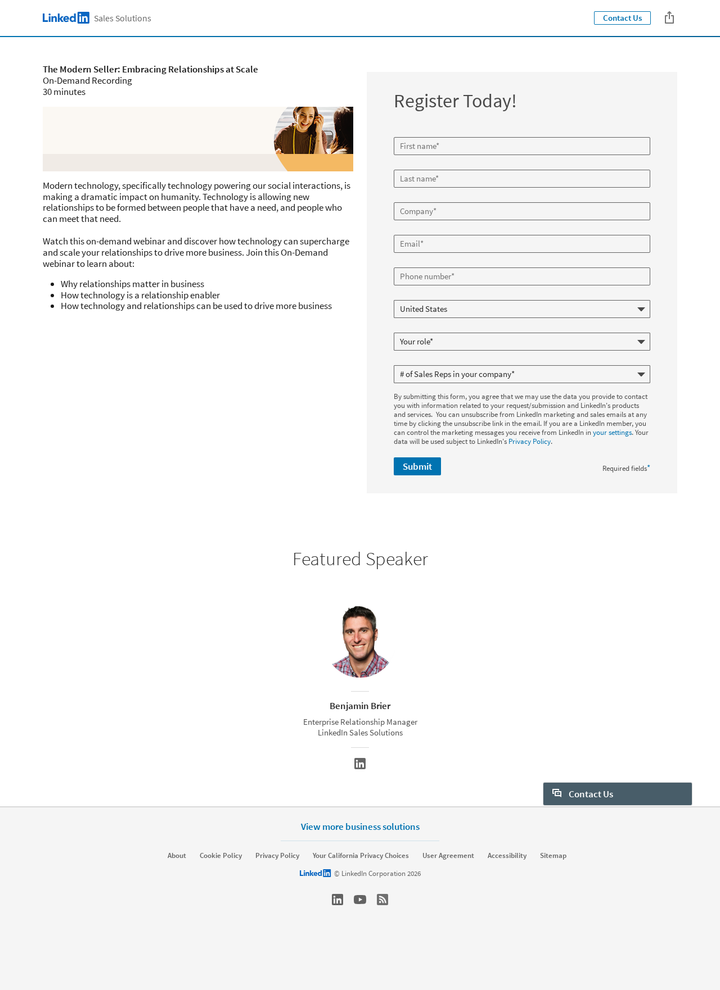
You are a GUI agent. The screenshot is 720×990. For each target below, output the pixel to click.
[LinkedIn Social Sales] (337, 899)
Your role (409, 328)
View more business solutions (360, 826)
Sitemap (553, 855)
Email (404, 230)
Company (410, 197)
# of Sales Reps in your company (444, 360)
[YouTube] (360, 899)
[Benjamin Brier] (360, 763)
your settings (612, 432)
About (177, 855)
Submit (417, 466)
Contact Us (622, 17)
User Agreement (448, 855)
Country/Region (419, 295)
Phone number (418, 262)
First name (411, 132)
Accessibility (507, 855)
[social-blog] (382, 899)
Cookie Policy (221, 855)
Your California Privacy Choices (361, 855)
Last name (411, 165)
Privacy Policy (529, 441)
